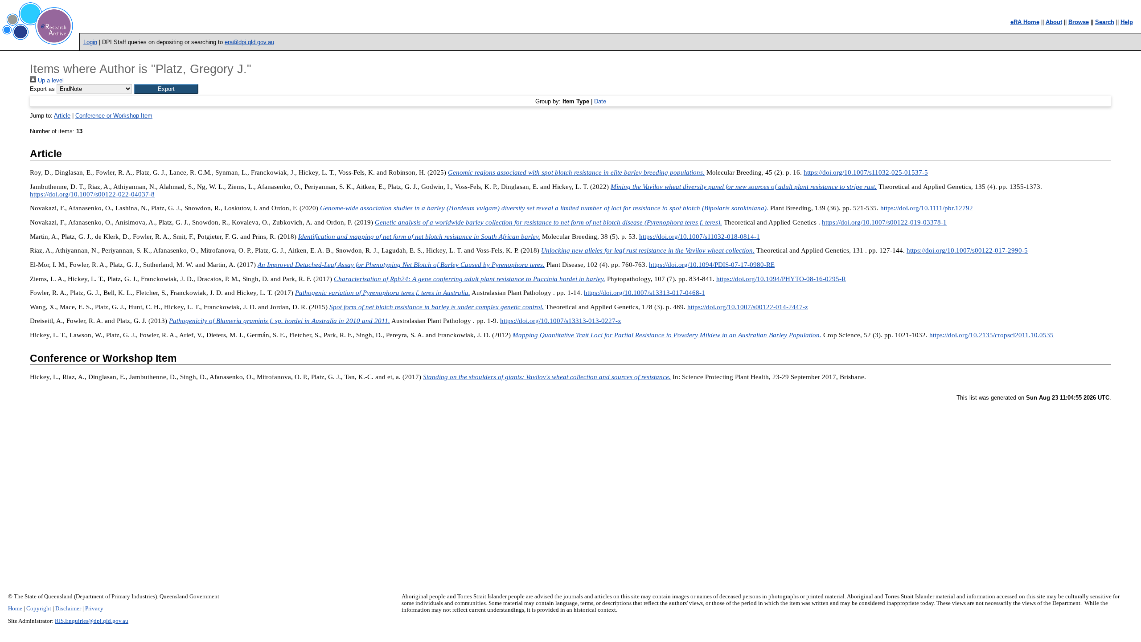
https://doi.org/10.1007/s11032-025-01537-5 (866, 172)
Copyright (38, 608)
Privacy (94, 608)
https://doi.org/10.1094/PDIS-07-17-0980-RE (712, 264)
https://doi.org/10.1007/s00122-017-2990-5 (967, 250)
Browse (1078, 22)
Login (90, 42)
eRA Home (1024, 22)
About (1054, 22)
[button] (166, 89)
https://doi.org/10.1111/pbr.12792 (926, 208)
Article (62, 115)
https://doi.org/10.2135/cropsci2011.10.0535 (991, 335)
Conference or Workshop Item (113, 115)
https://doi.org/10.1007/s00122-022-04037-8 (92, 194)
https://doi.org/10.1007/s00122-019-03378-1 (884, 222)
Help (1126, 22)
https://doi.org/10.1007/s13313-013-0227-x (560, 320)
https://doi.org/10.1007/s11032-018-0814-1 (699, 236)
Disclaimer (68, 608)
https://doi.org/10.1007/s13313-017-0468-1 (644, 292)
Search (1104, 22)
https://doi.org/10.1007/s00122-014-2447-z (747, 307)
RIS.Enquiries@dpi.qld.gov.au (91, 621)
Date (600, 101)
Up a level (50, 80)
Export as (42, 89)
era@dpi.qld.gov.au (249, 42)
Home (15, 608)
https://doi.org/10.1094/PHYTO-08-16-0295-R (781, 278)
